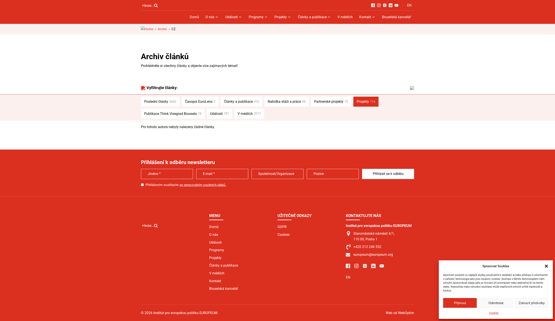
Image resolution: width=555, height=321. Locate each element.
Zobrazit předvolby (532, 303)
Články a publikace (312, 17)
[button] (546, 266)
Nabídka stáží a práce (286, 101)
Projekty (280, 17)
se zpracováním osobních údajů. (203, 185)
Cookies (493, 312)
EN (409, 5)
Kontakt (365, 17)
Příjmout (460, 303)
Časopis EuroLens (200, 101)
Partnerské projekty (331, 101)
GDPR (282, 227)
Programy (256, 17)
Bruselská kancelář (396, 17)
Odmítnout (495, 303)
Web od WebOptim (400, 313)
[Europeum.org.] (147, 29)
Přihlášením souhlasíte (185, 185)
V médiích (345, 17)
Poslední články (160, 101)
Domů (194, 17)
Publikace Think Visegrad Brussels (172, 114)
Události (231, 17)
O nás (210, 17)
